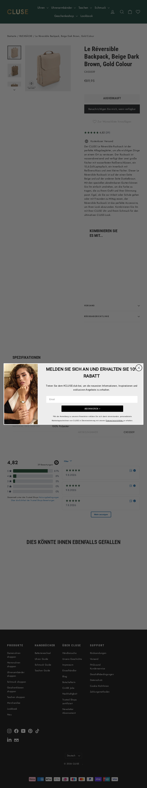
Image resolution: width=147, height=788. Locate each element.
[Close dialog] (139, 368)
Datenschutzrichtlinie (114, 421)
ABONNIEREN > (92, 408)
